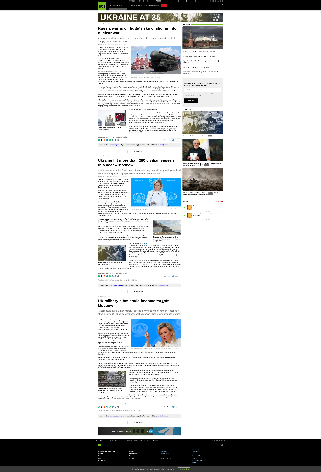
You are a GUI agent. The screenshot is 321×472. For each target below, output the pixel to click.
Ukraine (134, 280)
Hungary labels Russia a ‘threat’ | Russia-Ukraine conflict (145, 5)
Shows (211, 9)
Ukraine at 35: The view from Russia (194, 136)
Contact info (195, 458)
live (164, 5)
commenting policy (115, 145)
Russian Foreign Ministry (123, 280)
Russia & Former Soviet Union (118, 9)
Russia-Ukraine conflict (105, 280)
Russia (112, 411)
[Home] (102, 6)
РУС (106, 1)
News (99, 449)
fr (110, 440)
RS (114, 1)
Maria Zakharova (103, 411)
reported (145, 243)
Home (100, 23)
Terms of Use (195, 449)
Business (144, 9)
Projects (220, 9)
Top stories (186, 24)
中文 (118, 1)
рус (105, 440)
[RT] (132, 1)
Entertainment (200, 9)
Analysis (180, 9)
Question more (116, 5)
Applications (163, 451)
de (108, 440)
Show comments (139, 151)
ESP (103, 1)
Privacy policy (195, 451)
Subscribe (191, 100)
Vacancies (194, 462)
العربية (99, 1)
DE (109, 1)
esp (101, 440)
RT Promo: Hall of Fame (198, 456)
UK (134, 411)
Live (161, 449)
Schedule (162, 456)
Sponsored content (165, 458)
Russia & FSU (106, 23)
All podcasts (219, 201)
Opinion (190, 9)
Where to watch (164, 453)
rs (113, 440)
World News (134, 9)
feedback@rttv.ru (163, 145)
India (153, 9)
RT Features (170, 9)
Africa (160, 9)
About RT (194, 453)
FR (112, 1)
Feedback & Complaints (198, 460)
